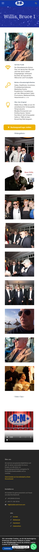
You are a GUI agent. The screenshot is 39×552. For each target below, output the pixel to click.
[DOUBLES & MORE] (19, 3)
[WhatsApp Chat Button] (33, 546)
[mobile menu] (3, 3)
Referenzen (16, 520)
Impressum (16, 523)
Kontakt (15, 517)
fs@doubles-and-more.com (16, 504)
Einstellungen (11, 543)
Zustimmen (7, 548)
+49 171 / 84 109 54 (13, 501)
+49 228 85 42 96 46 (13, 498)
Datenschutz (17, 526)
